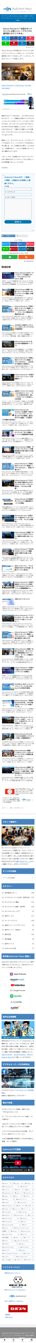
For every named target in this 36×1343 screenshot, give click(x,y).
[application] (18, 1163)
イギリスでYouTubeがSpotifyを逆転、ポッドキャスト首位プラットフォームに (17, 1132)
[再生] (4, 1170)
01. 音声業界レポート (9, 236)
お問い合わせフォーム (23, 861)
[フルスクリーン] (32, 1170)
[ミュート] (29, 1170)
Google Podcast (20, 1054)
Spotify (30, 1054)
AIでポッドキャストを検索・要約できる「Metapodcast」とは (16, 1110)
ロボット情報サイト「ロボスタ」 (14, 1301)
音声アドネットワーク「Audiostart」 (15, 1290)
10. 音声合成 (18, 934)
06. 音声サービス (18, 916)
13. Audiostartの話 (18, 948)
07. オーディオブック (18, 921)
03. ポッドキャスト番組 (18, 902)
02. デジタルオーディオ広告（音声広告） (18, 897)
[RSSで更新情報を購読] (26, 257)
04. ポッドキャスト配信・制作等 (18, 907)
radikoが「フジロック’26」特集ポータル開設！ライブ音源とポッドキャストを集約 (17, 1125)
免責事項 (7, 1314)
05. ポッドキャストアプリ (18, 911)
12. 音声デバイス (18, 944)
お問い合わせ (8, 1317)
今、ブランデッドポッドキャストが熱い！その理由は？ (17, 1117)
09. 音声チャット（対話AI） (18, 930)
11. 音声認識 (18, 939)
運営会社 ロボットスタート (12, 1273)
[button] (30, 43)
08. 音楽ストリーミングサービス (18, 925)
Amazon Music (7, 1057)
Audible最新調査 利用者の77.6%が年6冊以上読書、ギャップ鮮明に (17, 1140)
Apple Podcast (7, 1054)
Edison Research (22, 236)
